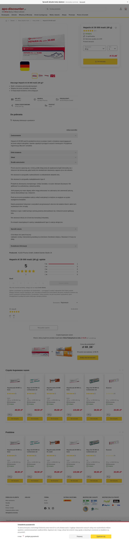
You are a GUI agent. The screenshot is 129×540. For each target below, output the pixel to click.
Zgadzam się (101, 536)
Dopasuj (79, 536)
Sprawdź (82, 2)
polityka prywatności (32, 536)
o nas (19, 536)
